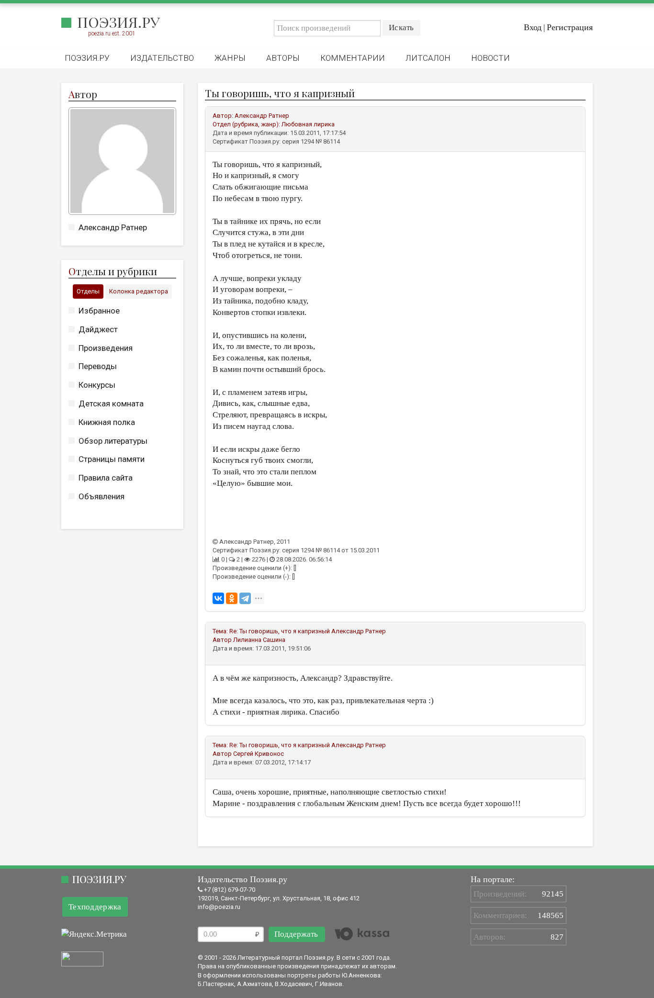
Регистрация (570, 27)
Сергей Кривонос (258, 753)
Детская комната (111, 403)
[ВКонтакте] (218, 598)
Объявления (101, 496)
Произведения (106, 348)
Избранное (99, 310)
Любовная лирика (308, 124)
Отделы (88, 291)
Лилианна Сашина (259, 639)
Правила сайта (106, 477)
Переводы (98, 366)
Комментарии (352, 58)
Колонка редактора (138, 291)
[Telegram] (245, 598)
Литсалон (428, 58)
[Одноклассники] (231, 598)
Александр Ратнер (113, 227)
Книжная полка (107, 422)
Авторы (283, 58)
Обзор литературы (113, 441)
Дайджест (98, 329)
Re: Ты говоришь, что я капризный (279, 631)
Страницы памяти (112, 459)
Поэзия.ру (118, 22)
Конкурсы (97, 385)
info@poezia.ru (219, 906)
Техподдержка (95, 906)
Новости (490, 58)
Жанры (230, 58)
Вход (532, 27)
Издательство (162, 58)
